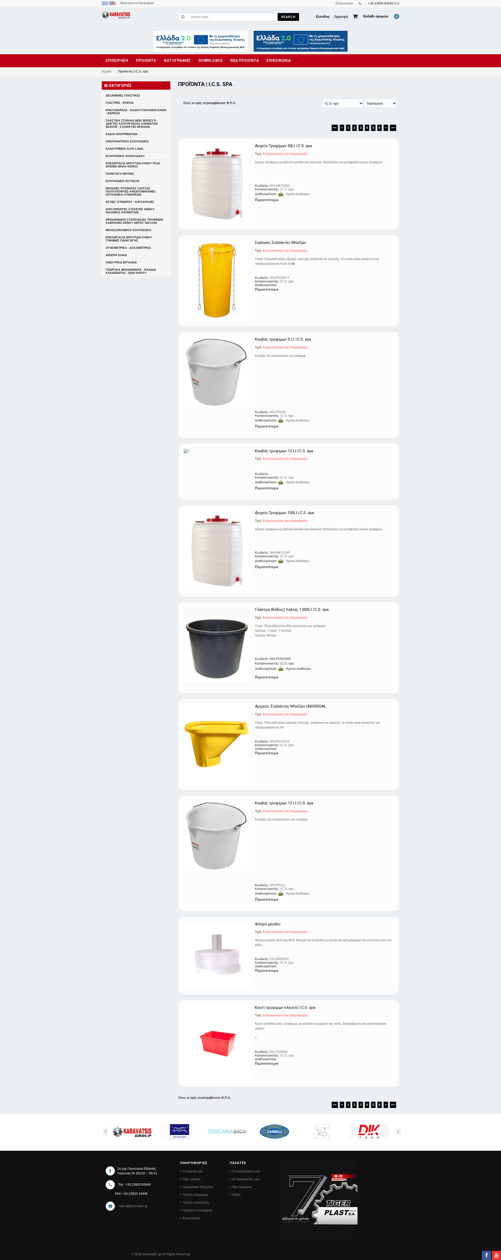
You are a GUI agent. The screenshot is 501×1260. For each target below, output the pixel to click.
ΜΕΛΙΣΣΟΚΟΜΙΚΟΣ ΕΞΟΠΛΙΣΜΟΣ (129, 230)
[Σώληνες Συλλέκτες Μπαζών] (217, 280)
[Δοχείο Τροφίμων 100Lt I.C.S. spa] (217, 550)
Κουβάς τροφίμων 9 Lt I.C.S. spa (283, 339)
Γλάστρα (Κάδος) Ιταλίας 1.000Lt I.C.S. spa (292, 609)
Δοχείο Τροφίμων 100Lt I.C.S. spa (284, 513)
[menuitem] (105, 3)
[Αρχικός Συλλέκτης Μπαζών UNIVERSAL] (217, 744)
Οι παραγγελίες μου (246, 1179)
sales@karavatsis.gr (133, 1206)
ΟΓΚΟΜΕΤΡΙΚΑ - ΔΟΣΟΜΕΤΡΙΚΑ (128, 247)
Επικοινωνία (191, 1218)
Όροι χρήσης (192, 1179)
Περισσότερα (266, 200)
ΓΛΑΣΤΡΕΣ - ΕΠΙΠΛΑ (120, 102)
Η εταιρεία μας (193, 1171)
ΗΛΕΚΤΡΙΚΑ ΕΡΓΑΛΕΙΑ (121, 262)
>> (393, 128)
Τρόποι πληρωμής (195, 1195)
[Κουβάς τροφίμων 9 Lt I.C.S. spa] (217, 372)
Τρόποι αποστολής (196, 1202)
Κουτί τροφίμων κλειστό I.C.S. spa (285, 1007)
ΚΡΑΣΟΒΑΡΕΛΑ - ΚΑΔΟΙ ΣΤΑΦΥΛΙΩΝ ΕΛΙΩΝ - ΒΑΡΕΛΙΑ (136, 111)
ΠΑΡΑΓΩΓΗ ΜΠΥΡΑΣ (120, 173)
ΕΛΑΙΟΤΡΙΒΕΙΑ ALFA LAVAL (125, 148)
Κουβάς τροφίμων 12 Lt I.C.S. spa (284, 451)
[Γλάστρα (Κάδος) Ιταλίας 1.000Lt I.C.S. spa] (217, 647)
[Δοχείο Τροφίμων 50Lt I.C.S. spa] (217, 184)
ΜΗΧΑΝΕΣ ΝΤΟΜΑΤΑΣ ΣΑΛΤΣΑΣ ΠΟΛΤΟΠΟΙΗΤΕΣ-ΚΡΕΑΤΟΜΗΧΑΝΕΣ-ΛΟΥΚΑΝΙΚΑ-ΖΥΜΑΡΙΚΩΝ (131, 191)
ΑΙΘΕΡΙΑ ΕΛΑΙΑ (116, 255)
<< (335, 128)
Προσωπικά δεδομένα (198, 1187)
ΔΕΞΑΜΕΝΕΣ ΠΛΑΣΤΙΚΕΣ (123, 95)
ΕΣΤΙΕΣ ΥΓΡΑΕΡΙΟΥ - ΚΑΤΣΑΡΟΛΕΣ (130, 201)
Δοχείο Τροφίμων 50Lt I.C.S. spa (283, 146)
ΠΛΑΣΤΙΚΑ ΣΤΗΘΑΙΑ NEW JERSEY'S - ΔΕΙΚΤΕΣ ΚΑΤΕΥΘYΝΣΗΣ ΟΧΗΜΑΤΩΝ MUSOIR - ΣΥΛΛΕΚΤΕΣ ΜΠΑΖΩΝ (132, 123)
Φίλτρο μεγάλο (268, 924)
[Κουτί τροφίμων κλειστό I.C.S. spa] (217, 1043)
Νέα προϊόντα (242, 1187)
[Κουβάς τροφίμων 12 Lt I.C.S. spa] (217, 451)
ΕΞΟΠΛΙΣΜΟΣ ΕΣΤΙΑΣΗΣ (123, 181)
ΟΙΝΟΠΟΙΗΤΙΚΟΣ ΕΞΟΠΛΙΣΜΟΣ (127, 141)
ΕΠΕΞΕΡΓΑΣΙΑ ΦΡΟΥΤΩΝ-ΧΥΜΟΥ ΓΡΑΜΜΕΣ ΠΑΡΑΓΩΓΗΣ (129, 239)
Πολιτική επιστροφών (197, 1210)
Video (236, 1195)
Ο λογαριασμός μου (246, 1171)
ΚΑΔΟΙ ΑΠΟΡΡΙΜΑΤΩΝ (121, 134)
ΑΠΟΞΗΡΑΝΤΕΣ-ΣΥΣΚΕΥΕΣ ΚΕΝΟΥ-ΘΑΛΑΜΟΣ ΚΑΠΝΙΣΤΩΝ (130, 211)
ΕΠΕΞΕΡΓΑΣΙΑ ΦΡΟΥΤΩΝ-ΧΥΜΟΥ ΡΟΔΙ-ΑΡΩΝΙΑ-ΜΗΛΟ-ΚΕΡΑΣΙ (133, 165)
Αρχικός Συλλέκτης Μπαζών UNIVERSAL (290, 706)
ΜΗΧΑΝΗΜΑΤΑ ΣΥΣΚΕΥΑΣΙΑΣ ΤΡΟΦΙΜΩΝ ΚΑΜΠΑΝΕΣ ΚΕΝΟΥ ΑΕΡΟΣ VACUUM (134, 221)
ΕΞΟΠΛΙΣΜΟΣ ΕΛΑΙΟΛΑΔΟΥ (125, 156)
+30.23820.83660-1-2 (383, 3)
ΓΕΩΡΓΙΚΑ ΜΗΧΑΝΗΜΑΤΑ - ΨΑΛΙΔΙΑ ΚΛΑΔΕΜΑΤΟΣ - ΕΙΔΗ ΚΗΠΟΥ (131, 271)
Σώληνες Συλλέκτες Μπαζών (280, 242)
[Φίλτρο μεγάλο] (217, 955)
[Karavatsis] (116, 16)
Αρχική (106, 71)
